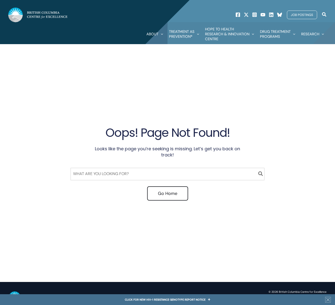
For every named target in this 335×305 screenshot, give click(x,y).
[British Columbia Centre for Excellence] (38, 14)
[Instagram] (254, 14)
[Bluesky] (279, 14)
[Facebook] (237, 14)
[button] (302, 15)
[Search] (260, 174)
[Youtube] (262, 14)
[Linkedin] (271, 14)
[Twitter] (246, 14)
